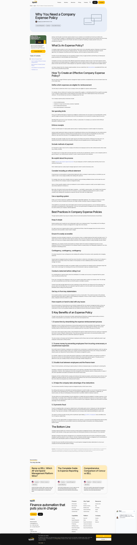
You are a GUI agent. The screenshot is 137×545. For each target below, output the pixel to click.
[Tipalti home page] (34, 3)
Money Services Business (87, 525)
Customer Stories (86, 511)
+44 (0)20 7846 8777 (36, 526)
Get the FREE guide (38, 51)
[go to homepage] (32, 500)
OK (103, 536)
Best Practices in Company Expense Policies (38, 65)
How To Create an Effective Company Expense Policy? (38, 61)
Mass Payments (74, 505)
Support (96, 509)
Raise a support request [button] (34, 533)
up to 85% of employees (90, 414)
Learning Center (98, 503)
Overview (73, 518)
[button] (90, 2)
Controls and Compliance (87, 523)
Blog (96, 505)
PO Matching (74, 523)
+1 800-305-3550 (35, 525)
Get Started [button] (101, 2)
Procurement (74, 507)
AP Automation (74, 503)
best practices (91, 67)
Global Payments (74, 529)
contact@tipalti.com (34, 523)
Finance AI (85, 518)
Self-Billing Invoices (75, 525)
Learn (35, 5)
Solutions (66, 2)
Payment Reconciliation (75, 527)
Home (31, 5)
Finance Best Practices (56, 25)
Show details (40, 542)
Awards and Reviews (86, 509)
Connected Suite (74, 511)
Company (86, 2)
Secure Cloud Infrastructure (88, 527)
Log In (95, 2)
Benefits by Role (86, 507)
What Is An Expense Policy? (36, 59)
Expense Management (40, 25)
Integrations (74, 531)
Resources (73, 2)
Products (59, 2)
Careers (96, 520)
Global (84, 520)
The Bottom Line (34, 69)
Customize (103, 539)
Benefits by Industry (86, 505)
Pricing (79, 2)
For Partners (97, 507)
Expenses (48, 25)
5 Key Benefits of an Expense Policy (38, 67)
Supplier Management (75, 520)
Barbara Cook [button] (40, 21)
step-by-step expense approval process (65, 161)
